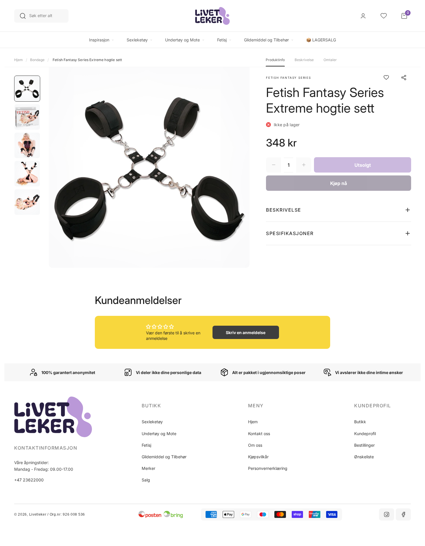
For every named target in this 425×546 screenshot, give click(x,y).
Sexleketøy (152, 421)
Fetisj (146, 445)
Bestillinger (364, 445)
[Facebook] (403, 514)
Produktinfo (275, 60)
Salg (146, 479)
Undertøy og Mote (159, 433)
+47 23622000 (29, 479)
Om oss (255, 445)
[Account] (363, 16)
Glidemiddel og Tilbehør (164, 456)
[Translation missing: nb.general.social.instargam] (386, 514)
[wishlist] (386, 78)
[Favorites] (383, 16)
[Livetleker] (212, 16)
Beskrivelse (304, 60)
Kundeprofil (365, 433)
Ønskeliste (364, 456)
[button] (338, 209)
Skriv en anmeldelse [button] (245, 332)
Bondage (37, 60)
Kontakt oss (259, 433)
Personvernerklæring (267, 468)
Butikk (360, 421)
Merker (148, 468)
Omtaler (330, 60)
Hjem (18, 60)
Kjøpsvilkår (258, 456)
